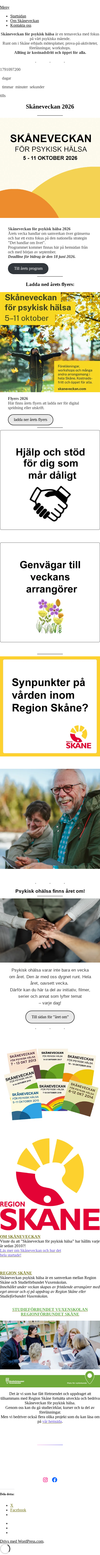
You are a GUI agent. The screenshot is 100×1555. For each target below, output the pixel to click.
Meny (4, 7)
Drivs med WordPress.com (21, 1541)
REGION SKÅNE (16, 1273)
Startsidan (18, 16)
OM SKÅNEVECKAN (20, 1236)
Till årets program (28, 268)
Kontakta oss (20, 25)
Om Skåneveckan (24, 20)
